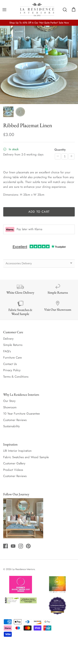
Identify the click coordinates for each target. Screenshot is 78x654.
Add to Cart (39, 211)
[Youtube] (13, 546)
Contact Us (10, 364)
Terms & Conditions (15, 376)
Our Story (9, 401)
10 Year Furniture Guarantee (21, 413)
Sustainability (11, 426)
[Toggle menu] (4, 9)
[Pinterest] (28, 546)
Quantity (60, 150)
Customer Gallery (14, 463)
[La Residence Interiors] (37, 9)
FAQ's (7, 351)
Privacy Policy (12, 370)
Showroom (10, 407)
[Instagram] (20, 546)
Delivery (8, 338)
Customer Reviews (15, 420)
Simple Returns (12, 345)
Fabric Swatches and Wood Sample (26, 457)
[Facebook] (5, 546)
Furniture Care (12, 357)
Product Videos (13, 470)
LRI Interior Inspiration (17, 451)
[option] (39, 65)
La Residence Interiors (23, 569)
